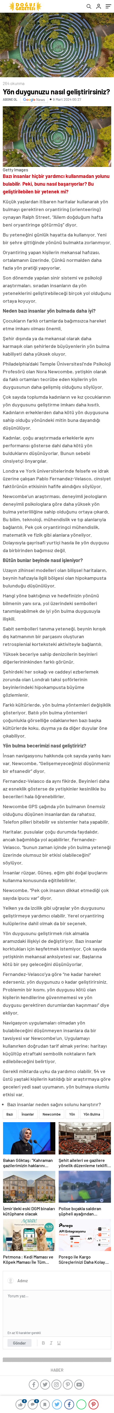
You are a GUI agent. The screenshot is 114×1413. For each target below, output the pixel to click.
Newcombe (52, 1114)
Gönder (19, 1342)
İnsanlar (28, 1114)
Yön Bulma (92, 1114)
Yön (72, 1114)
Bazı (9, 1114)
